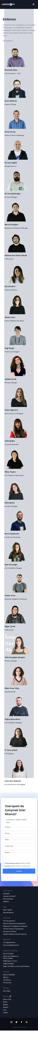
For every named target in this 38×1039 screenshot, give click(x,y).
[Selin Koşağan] (19, 643)
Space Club (7, 999)
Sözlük (5, 1012)
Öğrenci (6, 977)
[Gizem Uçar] (19, 303)
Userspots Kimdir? (9, 896)
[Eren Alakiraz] (19, 87)
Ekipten (5, 1007)
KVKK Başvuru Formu (10, 961)
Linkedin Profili (9, 846)
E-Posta (7, 833)
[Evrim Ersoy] (19, 118)
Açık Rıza (7, 866)
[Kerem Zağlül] (19, 149)
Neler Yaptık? (7, 910)
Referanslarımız (8, 912)
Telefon (7, 839)
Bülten (5, 1002)
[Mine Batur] (19, 489)
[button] (33, 4)
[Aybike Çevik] (19, 365)
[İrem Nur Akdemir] (19, 767)
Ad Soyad (7, 827)
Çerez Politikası (8, 954)
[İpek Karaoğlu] (19, 551)
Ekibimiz (6, 901)
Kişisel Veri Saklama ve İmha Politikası (11, 957)
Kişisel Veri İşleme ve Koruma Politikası (16, 966)
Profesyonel (7, 983)
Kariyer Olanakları (9, 975)
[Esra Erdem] (19, 272)
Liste (4, 1010)
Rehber (5, 1005)
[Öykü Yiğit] (19, 396)
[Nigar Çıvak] (19, 612)
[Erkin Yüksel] (19, 241)
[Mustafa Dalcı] (19, 56)
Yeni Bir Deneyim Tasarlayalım (13, 929)
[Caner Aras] (19, 581)
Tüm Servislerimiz (9, 921)
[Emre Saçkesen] (19, 520)
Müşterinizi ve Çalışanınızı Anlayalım (15, 926)
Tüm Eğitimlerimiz (9, 942)
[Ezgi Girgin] (19, 334)
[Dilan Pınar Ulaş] (19, 674)
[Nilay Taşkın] (19, 458)
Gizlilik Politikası (8, 964)
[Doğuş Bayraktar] (19, 705)
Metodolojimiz (8, 899)
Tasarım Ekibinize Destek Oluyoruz (15, 934)
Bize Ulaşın (6, 991)
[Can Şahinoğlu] (19, 180)
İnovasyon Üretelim (9, 931)
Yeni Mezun (7, 980)
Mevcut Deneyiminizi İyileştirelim (14, 923)
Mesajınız (7, 852)
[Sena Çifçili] (19, 736)
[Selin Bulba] (19, 427)
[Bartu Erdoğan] (19, 210)
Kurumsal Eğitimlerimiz (11, 945)
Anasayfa (6, 893)
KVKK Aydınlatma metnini (12, 863)
